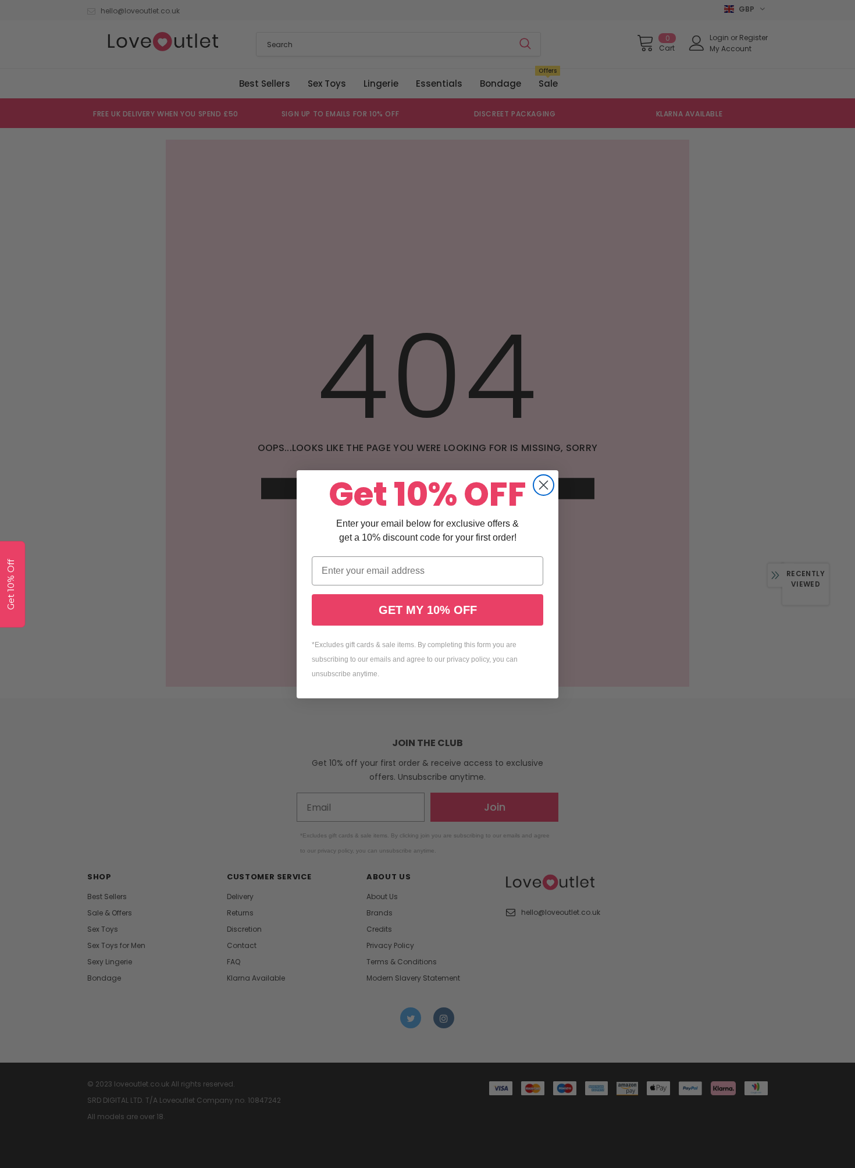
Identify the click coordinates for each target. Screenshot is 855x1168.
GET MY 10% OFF (428, 609)
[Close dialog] (543, 485)
